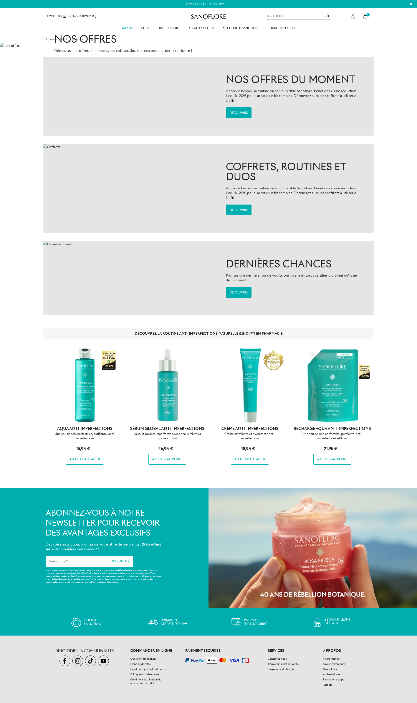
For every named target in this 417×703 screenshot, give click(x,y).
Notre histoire (331, 658)
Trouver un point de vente (283, 663)
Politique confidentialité (144, 674)
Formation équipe (333, 679)
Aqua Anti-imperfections (85, 428)
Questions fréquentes (143, 658)
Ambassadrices (331, 674)
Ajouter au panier (85, 459)
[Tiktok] (91, 661)
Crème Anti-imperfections (249, 428)
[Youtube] (104, 661)
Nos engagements (334, 663)
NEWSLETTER (54, 16)
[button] (366, 16)
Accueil (50, 39)
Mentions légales (140, 663)
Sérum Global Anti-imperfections (167, 428)
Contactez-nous (277, 658)
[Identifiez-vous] (353, 16)
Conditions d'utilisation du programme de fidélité (145, 681)
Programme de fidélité (281, 669)
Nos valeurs (330, 669)
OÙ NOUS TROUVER (81, 16)
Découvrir (239, 113)
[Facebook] (66, 661)
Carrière (328, 684)
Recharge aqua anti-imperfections (332, 428)
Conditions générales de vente (148, 669)
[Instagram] (78, 661)
